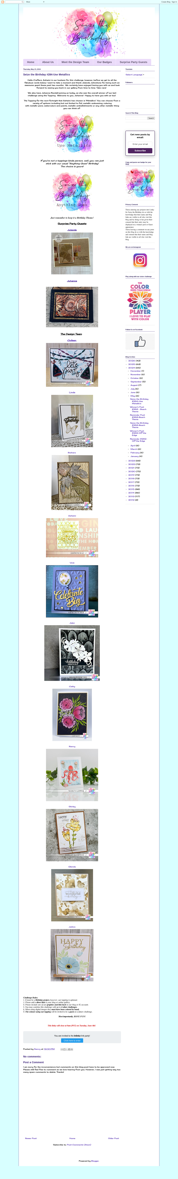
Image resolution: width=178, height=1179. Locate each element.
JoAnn (72, 927)
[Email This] (62, 1049)
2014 (131, 493)
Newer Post (31, 1138)
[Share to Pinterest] (71, 1049)
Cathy (72, 686)
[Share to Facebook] (69, 1049)
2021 (131, 468)
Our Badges (104, 62)
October (135, 378)
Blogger (95, 1161)
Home (30, 62)
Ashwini (72, 516)
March (134, 449)
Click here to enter (72, 1040)
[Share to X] (67, 1049)
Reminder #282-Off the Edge (138, 440)
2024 (132, 368)
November (136, 374)
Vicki (72, 563)
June (133, 392)
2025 (132, 364)
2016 (131, 486)
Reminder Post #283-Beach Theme (137, 417)
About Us (48, 62)
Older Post (113, 1138)
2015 (131, 489)
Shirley (72, 806)
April (133, 445)
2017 (131, 482)
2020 (132, 471)
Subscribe (140, 150)
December (136, 371)
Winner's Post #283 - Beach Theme (138, 409)
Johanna (72, 281)
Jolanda (72, 230)
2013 (131, 496)
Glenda (72, 867)
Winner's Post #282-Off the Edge (138, 433)
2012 (131, 500)
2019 (131, 475)
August (134, 385)
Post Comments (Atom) (79, 1145)
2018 (131, 478)
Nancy (72, 746)
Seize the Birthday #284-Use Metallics (139, 401)
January (135, 456)
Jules (72, 623)
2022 (132, 464)
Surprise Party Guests (133, 62)
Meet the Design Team (75, 62)
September (136, 381)
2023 (132, 461)
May (133, 396)
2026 (132, 361)
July (133, 389)
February (135, 452)
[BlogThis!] (64, 1049)
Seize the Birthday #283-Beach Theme (139, 425)
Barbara (72, 452)
